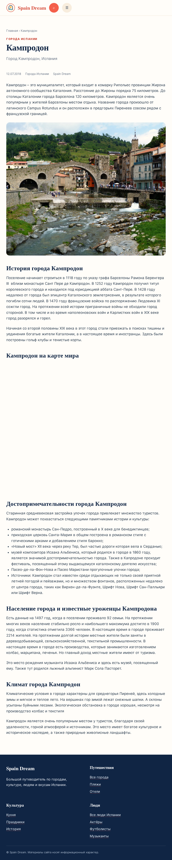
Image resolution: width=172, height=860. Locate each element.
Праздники (15, 822)
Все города (99, 777)
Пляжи (95, 784)
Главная (12, 30)
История (13, 829)
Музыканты (99, 836)
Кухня (11, 815)
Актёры (96, 822)
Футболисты (100, 829)
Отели (95, 791)
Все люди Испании (105, 815)
